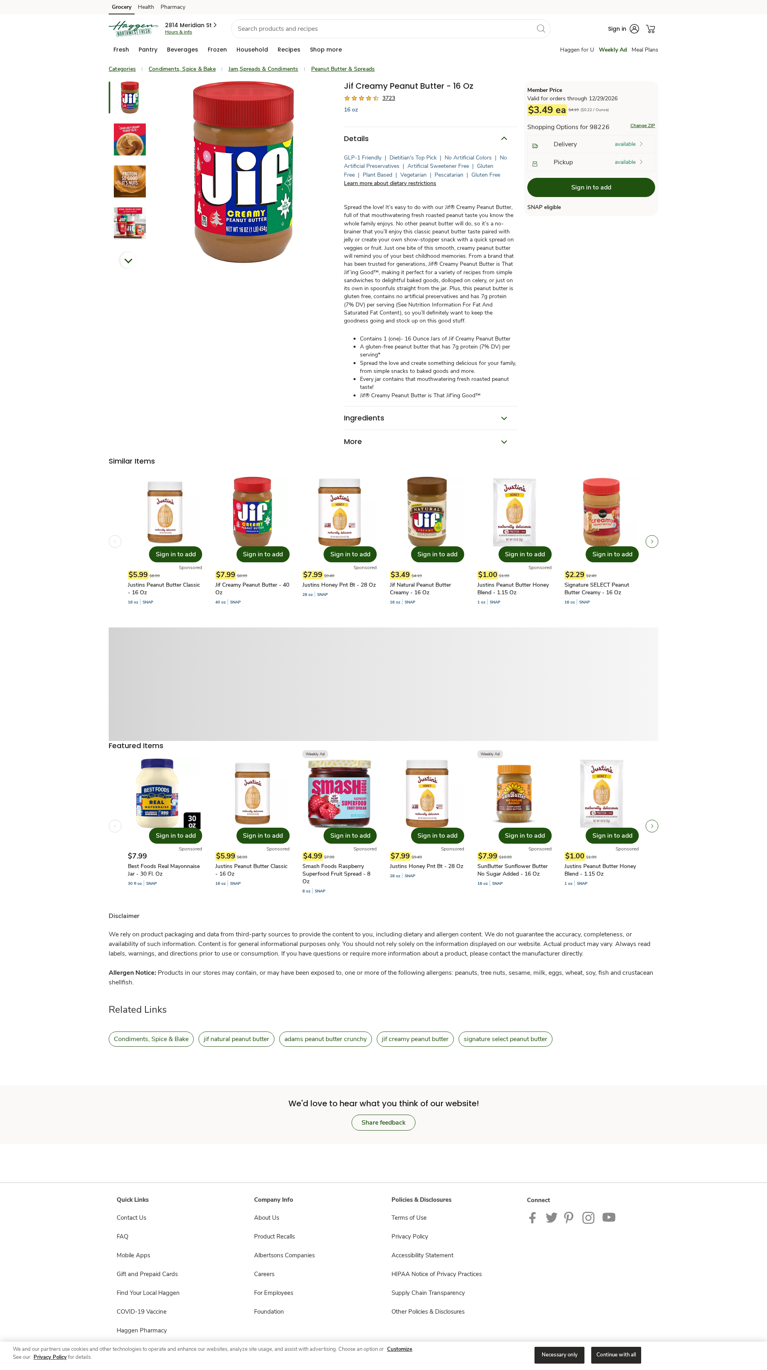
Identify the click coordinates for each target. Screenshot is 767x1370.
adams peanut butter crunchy (325, 1039)
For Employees (273, 1293)
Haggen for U (577, 50)
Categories (122, 69)
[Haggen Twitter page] (552, 1217)
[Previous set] (115, 541)
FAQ (122, 1237)
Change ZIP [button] (642, 125)
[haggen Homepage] (134, 29)
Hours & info (178, 32)
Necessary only (560, 1354)
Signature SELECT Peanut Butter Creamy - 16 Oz (596, 588)
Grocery (121, 7)
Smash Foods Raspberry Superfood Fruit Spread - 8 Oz (336, 873)
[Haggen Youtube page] (609, 1217)
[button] (191, 25)
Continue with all (616, 1354)
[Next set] (652, 541)
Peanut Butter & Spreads (343, 69)
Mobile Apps (133, 1255)
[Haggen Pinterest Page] (570, 1217)
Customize (399, 1349)
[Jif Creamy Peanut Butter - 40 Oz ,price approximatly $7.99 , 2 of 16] (252, 541)
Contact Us (131, 1218)
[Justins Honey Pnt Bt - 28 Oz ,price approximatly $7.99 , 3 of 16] (339, 541)
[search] (540, 28)
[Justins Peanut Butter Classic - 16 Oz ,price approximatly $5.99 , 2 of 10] (252, 826)
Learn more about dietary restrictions (390, 183)
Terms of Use (409, 1218)
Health (146, 7)
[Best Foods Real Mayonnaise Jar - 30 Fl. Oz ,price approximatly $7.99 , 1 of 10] (165, 826)
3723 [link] (388, 98)
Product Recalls (274, 1237)
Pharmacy (173, 7)
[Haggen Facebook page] (534, 1217)
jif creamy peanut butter (415, 1039)
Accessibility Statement (422, 1255)
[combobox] (390, 28)
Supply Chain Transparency (428, 1293)
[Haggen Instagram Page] (589, 1217)
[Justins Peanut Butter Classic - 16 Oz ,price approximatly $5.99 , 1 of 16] (165, 541)
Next (128, 260)
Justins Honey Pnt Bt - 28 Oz (339, 585)
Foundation (269, 1312)
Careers (264, 1274)
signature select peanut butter (505, 1039)
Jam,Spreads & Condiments (263, 69)
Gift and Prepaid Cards (147, 1274)
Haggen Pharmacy (142, 1330)
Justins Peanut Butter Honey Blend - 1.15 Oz (513, 588)
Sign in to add (591, 187)
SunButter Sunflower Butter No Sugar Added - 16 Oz (512, 870)
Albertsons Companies (284, 1255)
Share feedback (383, 1122)
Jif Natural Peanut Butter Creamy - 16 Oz (420, 588)
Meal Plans (645, 50)
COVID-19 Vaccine (142, 1312)
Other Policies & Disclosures (428, 1312)
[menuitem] (121, 49)
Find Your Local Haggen (148, 1293)
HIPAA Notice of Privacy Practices (436, 1274)
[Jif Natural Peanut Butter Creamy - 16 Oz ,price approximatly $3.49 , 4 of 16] (427, 541)
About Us (266, 1218)
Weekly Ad (613, 50)
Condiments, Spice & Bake (182, 69)
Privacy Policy (409, 1237)
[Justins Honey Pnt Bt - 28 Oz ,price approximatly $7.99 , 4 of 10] (427, 826)
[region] (383, 1356)
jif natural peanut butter (236, 1039)
